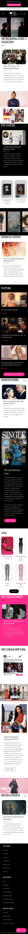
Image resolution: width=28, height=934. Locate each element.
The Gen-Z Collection (8, 899)
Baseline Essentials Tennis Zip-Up (21, 557)
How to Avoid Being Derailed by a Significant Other (14, 260)
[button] (3, 13)
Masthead (5, 854)
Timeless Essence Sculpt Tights (20, 584)
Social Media (6, 888)
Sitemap (5, 871)
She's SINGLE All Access (8, 902)
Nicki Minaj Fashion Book (21, 200)
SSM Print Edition (7, 892)
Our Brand (5, 850)
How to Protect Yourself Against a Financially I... (14, 818)
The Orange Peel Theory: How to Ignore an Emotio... (14, 622)
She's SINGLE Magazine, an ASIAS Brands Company (16, 932)
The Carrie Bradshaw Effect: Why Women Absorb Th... (14, 402)
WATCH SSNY (10, 769)
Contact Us (5, 857)
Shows (4, 881)
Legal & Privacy (6, 868)
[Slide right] (17, 88)
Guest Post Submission (8, 923)
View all (3, 45)
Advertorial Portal (7, 919)
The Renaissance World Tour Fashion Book (7, 200)
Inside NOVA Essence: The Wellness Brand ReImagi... (12, 67)
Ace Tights (7, 583)
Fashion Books (6, 916)
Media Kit (5, 912)
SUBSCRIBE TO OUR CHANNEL (14, 374)
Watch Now (4, 313)
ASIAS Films (6, 885)
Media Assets (6, 861)
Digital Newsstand (7, 895)
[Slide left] (10, 88)
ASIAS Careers (6, 864)
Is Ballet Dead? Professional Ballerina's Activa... (12, 148)
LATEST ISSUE (10, 520)
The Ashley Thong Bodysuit (7, 556)
